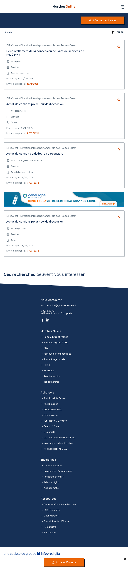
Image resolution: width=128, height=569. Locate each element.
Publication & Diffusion (55, 420)
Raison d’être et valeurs (56, 337)
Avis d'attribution (52, 376)
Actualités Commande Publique (60, 504)
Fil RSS (47, 365)
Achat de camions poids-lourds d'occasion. (35, 104)
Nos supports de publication (58, 443)
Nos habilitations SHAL (55, 448)
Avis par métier (51, 488)
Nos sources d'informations (58, 471)
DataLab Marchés (53, 409)
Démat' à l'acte (51, 426)
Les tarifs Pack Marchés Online (59, 437)
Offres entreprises (53, 465)
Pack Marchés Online (54, 398)
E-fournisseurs (51, 415)
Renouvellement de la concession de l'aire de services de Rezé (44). (45, 52)
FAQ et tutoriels (52, 510)
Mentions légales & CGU (56, 342)
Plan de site (50, 532)
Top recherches (51, 381)
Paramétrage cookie (54, 359)
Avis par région (51, 482)
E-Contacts (49, 432)
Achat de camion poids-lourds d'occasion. (34, 153)
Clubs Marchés (51, 515)
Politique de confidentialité (57, 353)
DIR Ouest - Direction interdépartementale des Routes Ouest (41, 45)
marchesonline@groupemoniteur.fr (58, 305)
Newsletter (49, 370)
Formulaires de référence (56, 521)
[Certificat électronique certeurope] (64, 199)
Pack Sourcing (51, 404)
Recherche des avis (54, 476)
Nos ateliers (50, 527)
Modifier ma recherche (102, 20)
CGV (46, 348)
